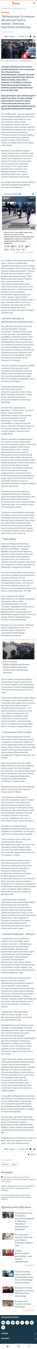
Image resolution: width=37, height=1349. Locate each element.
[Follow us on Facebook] (13, 1323)
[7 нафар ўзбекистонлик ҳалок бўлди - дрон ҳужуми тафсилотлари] (8, 1253)
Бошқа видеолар (29, 1265)
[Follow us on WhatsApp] (22, 1323)
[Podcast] (3, 1327)
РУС (18, 1346)
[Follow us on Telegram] (8, 1323)
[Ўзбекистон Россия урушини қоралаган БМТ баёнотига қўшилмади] (8, 1290)
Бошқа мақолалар (29, 1310)
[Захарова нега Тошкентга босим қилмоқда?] (8, 1303)
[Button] (10, 36)
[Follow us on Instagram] (17, 1323)
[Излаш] (29, 1346)
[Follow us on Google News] (32, 1323)
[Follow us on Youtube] (3, 1323)
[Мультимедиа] (8, 1346)
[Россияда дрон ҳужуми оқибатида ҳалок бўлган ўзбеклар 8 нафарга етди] (8, 1236)
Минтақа (5, 13)
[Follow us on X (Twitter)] (27, 1323)
